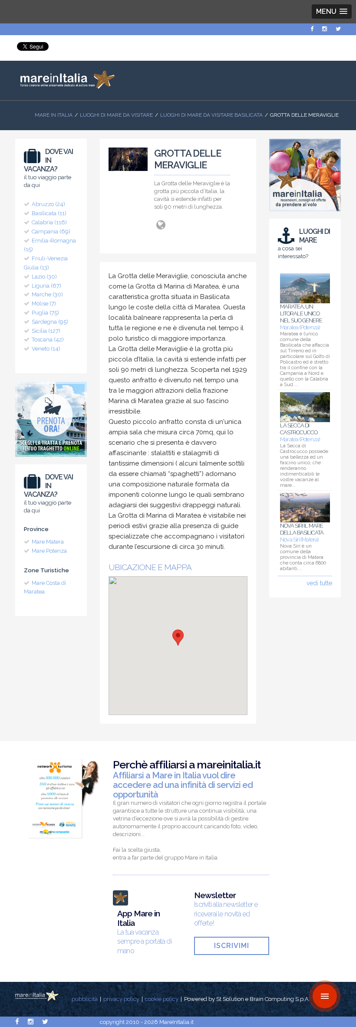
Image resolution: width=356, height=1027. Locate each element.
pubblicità (85, 999)
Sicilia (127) (46, 331)
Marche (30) (47, 294)
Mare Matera (48, 541)
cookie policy (161, 999)
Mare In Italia (54, 115)
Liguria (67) (46, 285)
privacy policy (121, 999)
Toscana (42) (48, 339)
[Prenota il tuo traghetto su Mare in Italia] (51, 459)
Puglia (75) (45, 312)
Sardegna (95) (50, 321)
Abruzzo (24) (48, 204)
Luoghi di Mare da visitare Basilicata (211, 115)
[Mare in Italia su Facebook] (311, 29)
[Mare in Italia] (65, 86)
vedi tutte (319, 583)
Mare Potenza (49, 551)
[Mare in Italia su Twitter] (338, 29)
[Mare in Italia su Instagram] (324, 29)
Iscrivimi (231, 946)
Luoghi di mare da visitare (116, 115)
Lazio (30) (44, 276)
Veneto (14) (46, 348)
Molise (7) (44, 303)
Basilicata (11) (49, 213)
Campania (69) (51, 231)
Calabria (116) (49, 222)
